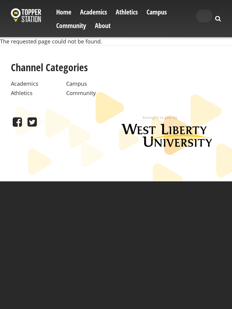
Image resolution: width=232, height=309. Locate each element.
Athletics (127, 12)
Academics (93, 12)
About (103, 25)
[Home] (26, 16)
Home (63, 12)
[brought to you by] (166, 144)
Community (71, 25)
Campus (157, 12)
